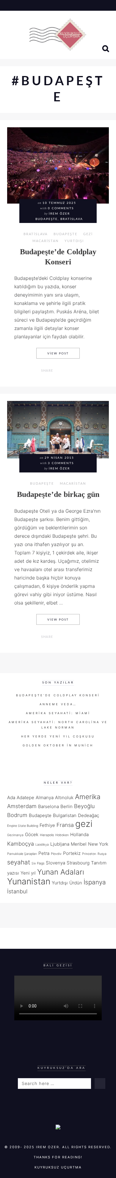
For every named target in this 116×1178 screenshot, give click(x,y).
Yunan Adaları (60, 871)
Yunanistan (28, 881)
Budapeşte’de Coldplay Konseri (58, 695)
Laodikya (42, 845)
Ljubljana (59, 844)
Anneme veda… (58, 704)
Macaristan (45, 241)
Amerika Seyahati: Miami (58, 713)
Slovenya (55, 863)
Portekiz (72, 853)
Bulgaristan (64, 815)
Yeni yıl (28, 873)
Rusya (102, 854)
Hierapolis (47, 835)
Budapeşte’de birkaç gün (58, 494)
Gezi (88, 234)
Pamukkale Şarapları (22, 854)
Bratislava (35, 234)
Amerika (88, 797)
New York (98, 844)
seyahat (18, 862)
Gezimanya (15, 835)
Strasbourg (78, 863)
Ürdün (75, 883)
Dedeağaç (88, 815)
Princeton (89, 854)
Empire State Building (22, 826)
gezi (84, 824)
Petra (43, 853)
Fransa (65, 825)
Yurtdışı (74, 241)
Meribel (79, 844)
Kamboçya (20, 843)
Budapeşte (65, 234)
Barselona (48, 806)
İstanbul (17, 891)
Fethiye (47, 825)
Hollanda (79, 834)
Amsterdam (22, 806)
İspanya (95, 882)
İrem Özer (59, 213)
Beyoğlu (84, 806)
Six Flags (38, 863)
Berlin (66, 806)
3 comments (61, 463)
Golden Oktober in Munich (58, 745)
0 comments (61, 208)
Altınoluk (64, 797)
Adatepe (25, 797)
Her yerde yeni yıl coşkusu (58, 736)
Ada (11, 797)
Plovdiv (56, 854)
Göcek (31, 834)
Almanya (45, 797)
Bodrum (17, 815)
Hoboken (62, 835)
